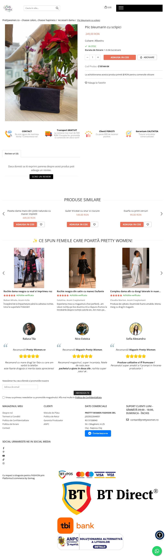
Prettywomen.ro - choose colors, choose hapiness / (30, 20)
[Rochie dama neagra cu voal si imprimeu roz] (29, 268)
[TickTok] (3, 459)
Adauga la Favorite (96, 82)
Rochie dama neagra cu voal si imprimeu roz (28, 291)
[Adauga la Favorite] (41, 224)
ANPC (46, 424)
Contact (6, 427)
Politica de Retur (51, 416)
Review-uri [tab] (11, 153)
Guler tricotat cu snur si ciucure (82, 210)
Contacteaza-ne (100, 433)
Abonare (148, 57)
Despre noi (7, 412)
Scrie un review (41, 176)
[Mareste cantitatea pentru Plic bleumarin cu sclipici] (98, 57)
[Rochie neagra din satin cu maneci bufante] (82, 268)
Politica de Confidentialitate (88, 397)
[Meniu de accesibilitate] (159, 535)
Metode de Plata (51, 412)
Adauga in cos (120, 57)
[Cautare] (57, 8)
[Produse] (121, 8)
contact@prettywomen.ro (144, 419)
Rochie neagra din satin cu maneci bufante (80, 291)
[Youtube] (3, 455)
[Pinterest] (3, 451)
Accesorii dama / (67, 20)
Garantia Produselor (53, 420)
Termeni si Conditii (11, 416)
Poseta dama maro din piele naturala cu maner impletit (29, 212)
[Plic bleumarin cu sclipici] (41, 72)
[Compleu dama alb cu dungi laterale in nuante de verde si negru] (135, 268)
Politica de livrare (10, 424)
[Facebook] (3, 448)
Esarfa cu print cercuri (136, 210)
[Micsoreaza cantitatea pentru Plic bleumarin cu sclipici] (87, 57)
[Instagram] (3, 463)
